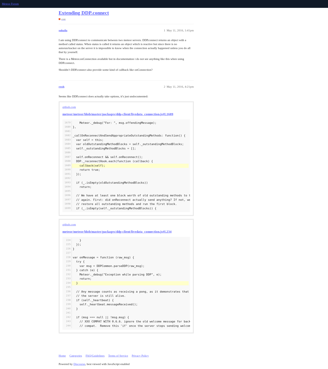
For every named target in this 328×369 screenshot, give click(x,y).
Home (62, 355)
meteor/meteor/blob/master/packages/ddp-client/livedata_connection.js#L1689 (117, 114)
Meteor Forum (10, 3)
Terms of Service (118, 355)
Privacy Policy (140, 355)
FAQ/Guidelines (95, 355)
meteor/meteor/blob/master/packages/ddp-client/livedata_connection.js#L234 (117, 231)
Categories (75, 355)
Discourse (79, 364)
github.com (69, 107)
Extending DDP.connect (84, 13)
